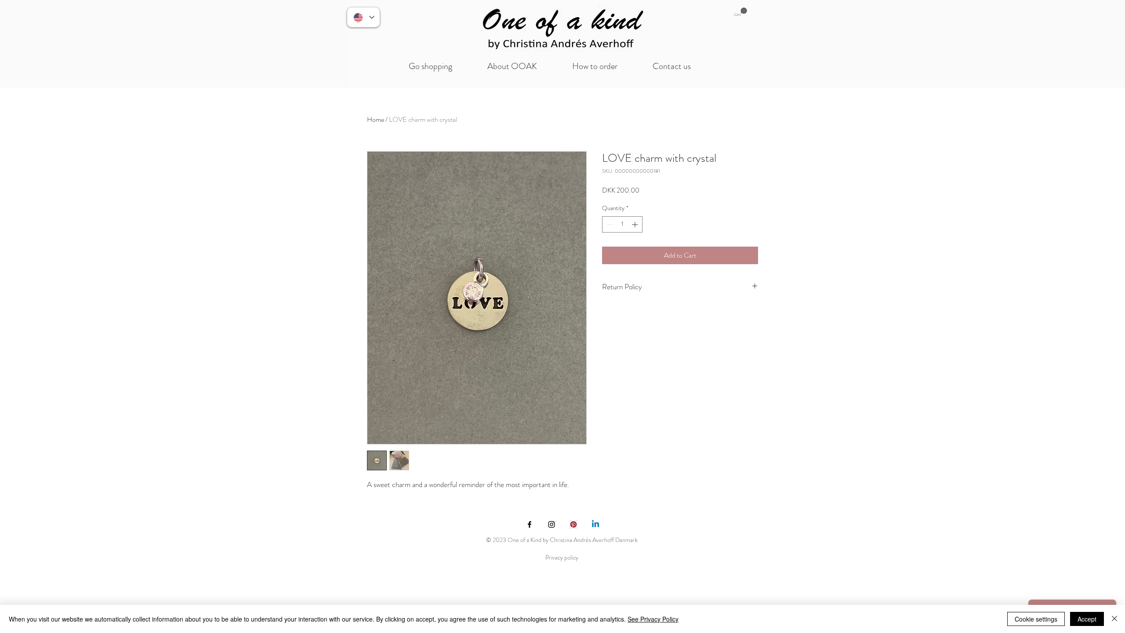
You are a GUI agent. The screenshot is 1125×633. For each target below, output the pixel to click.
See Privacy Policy (653, 619)
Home (375, 119)
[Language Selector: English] (363, 17)
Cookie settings (1036, 619)
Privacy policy (561, 557)
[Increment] (635, 224)
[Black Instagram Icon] (551, 524)
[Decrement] (608, 224)
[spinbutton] (622, 224)
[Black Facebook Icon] (529, 524)
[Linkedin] (595, 524)
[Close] (1114, 619)
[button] (740, 12)
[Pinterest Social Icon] (573, 524)
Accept (1087, 619)
